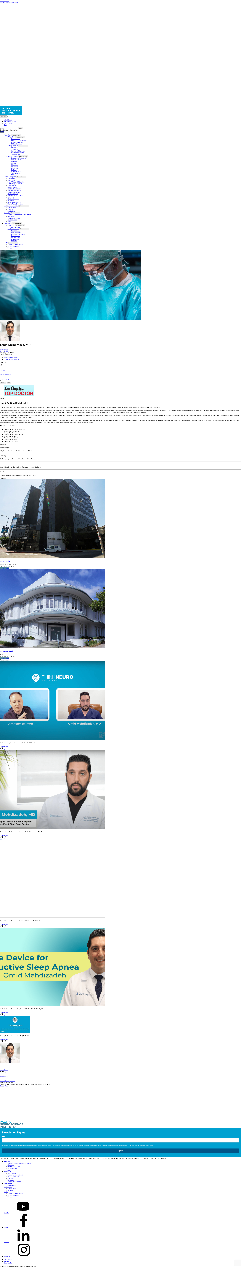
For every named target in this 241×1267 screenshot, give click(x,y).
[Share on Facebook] (1, 749)
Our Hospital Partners (14, 218)
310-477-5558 (4, 351)
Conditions (14, 147)
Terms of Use (8, 1259)
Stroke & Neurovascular (15, 202)
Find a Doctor (8, 123)
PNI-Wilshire (5, 561)
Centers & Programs (10, 177)
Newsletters (14, 166)
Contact (6, 242)
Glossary (14, 163)
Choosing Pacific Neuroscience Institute (19, 214)
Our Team (11, 216)
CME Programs (16, 232)
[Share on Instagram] (5, 749)
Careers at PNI (15, 231)
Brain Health (11, 178)
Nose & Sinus (12, 197)
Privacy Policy (8, 1263)
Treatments (14, 149)
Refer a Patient (15, 227)
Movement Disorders (14, 192)
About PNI (7, 213)
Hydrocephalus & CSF (14, 190)
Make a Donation (16, 144)
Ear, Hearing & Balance (15, 183)
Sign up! (120, 1151)
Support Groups (16, 171)
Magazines (14, 165)
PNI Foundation (12, 220)
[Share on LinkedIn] (3, 749)
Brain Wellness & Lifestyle (16, 182)
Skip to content (4, 1)
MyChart (14, 161)
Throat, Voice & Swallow (15, 204)
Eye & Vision (12, 185)
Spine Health (11, 200)
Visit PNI (14, 241)
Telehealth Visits (16, 154)
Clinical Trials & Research (11, 206)
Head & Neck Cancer (14, 189)
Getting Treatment (13, 146)
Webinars (14, 175)
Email (4, 1136)
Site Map (6, 1261)
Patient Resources (13, 156)
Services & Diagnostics (18, 151)
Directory (10, 248)
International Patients (10, 121)
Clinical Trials (12, 207)
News (9, 221)
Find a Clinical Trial (17, 142)
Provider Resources (13, 229)
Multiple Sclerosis (13, 194)
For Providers (8, 223)
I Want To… (11, 137)
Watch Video (4, 746)
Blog (5, 125)
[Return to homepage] (120, 1119)
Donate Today (4, 1086)
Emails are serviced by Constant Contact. (144, 1145)
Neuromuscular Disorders (15, 195)
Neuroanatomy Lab (17, 237)
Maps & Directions (13, 246)
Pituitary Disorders (13, 199)
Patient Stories (15, 168)
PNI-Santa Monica (7, 651)
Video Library (15, 173)
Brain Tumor (11, 180)
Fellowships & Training (18, 234)
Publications (11, 211)
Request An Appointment (18, 140)
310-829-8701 (4, 349)
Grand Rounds (15, 236)
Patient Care (7, 135)
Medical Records (16, 160)
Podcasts (13, 170)
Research (10, 209)
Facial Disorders (12, 187)
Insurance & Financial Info (19, 158)
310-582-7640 (8, 120)
